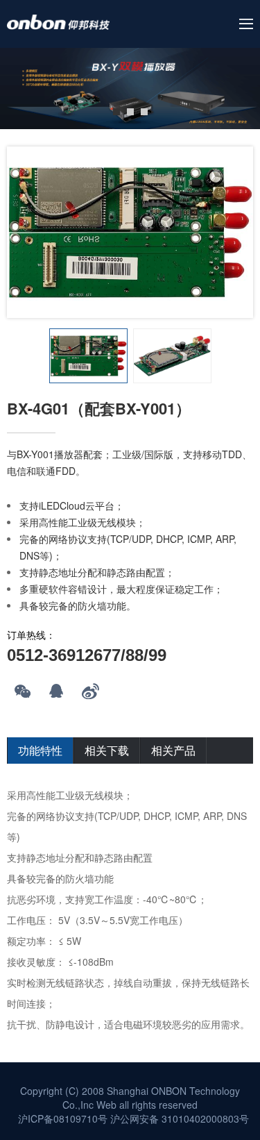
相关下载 (107, 750)
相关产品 (173, 750)
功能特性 (40, 750)
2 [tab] (130, 111)
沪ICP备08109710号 (62, 1118)
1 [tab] (116, 111)
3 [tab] (144, 111)
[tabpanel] (130, 88)
